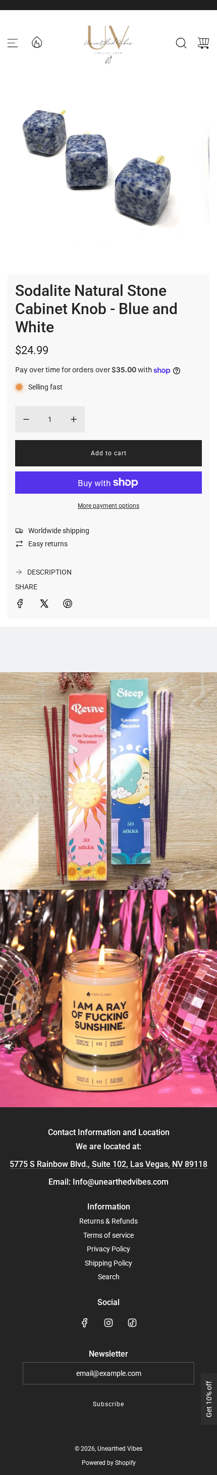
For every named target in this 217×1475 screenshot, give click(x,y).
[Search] (181, 43)
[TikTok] (132, 1323)
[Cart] (203, 43)
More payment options (108, 505)
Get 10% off (209, 1399)
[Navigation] (12, 43)
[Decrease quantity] (26, 419)
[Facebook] (85, 1323)
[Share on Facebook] (20, 605)
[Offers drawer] (36, 41)
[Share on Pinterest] (68, 605)
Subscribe (108, 1404)
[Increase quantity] (74, 419)
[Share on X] (44, 605)
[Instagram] (108, 1323)
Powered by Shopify (109, 1462)
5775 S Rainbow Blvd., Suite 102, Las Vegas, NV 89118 (108, 1164)
